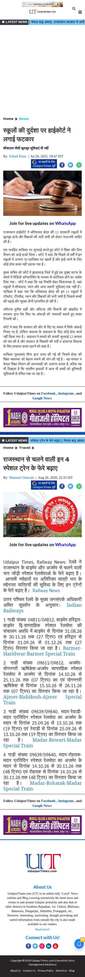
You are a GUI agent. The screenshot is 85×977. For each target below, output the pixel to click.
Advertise (61, 970)
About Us (42, 887)
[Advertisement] (42, 71)
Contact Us (29, 970)
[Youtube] (55, 946)
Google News (42, 398)
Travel (24, 448)
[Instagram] (42, 946)
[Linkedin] (48, 946)
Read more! (42, 929)
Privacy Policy (46, 970)
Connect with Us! (43, 937)
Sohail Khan (17, 156)
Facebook (48, 393)
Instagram (65, 393)
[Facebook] (28, 946)
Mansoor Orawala (21, 477)
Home (8, 119)
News (24, 119)
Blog (71, 970)
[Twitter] (35, 946)
